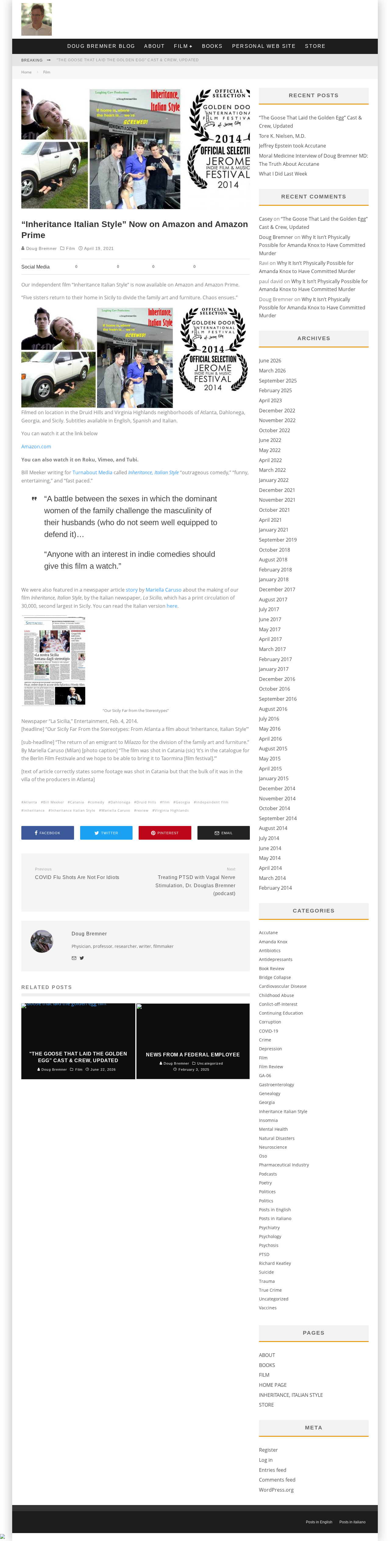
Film (70, 248)
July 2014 (269, 838)
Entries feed (272, 1470)
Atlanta (30, 802)
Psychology (270, 1236)
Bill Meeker (53, 802)
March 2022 (272, 470)
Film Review (271, 1066)
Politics (266, 1201)
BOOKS (212, 46)
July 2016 (269, 718)
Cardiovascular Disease (283, 986)
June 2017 (270, 619)
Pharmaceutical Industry (284, 1165)
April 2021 (270, 520)
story (132, 589)
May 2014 (270, 858)
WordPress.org (276, 1489)
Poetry (265, 1183)
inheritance (34, 810)
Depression (270, 1049)
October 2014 (274, 808)
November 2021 (277, 499)
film (166, 802)
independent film (212, 802)
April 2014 (270, 868)
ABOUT (154, 46)
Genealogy (269, 1093)
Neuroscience (273, 1147)
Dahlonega (120, 802)
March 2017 (272, 649)
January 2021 (274, 529)
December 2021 (277, 490)
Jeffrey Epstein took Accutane (292, 145)
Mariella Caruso (164, 589)
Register (268, 1450)
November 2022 (277, 420)
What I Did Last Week (283, 173)
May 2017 (270, 629)
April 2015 (270, 768)
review (142, 810)
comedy (97, 802)
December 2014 (277, 788)
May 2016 (270, 728)
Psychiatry (269, 1227)
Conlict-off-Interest (278, 1004)
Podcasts (268, 1174)
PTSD (264, 1254)
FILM (181, 46)
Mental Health (273, 1129)
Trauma (267, 1281)
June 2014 (270, 848)
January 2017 (274, 669)
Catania (77, 802)
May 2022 (270, 450)
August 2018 (273, 559)
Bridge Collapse (275, 977)
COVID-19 (268, 1031)
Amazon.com (36, 446)
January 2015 (274, 778)
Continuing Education (281, 1013)
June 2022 (270, 440)
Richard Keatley (275, 1263)
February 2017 (275, 659)
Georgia (183, 802)
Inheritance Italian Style (73, 810)
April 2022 (270, 460)
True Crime (270, 1290)
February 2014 (275, 887)
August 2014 (273, 828)
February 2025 (275, 390)
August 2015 (273, 748)
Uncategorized (274, 1299)
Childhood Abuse (276, 995)
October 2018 (274, 549)
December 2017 (277, 589)
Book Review (271, 968)
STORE (315, 46)
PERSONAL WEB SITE (264, 46)
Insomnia (268, 1120)
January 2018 (274, 579)
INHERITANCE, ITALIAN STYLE (291, 1395)
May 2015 (270, 758)
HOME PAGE (273, 1385)
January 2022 (274, 480)
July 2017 (269, 609)
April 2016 (270, 738)
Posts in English (275, 1209)
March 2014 (272, 878)
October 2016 (274, 688)
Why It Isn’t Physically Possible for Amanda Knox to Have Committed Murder (312, 245)
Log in (266, 1460)
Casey (265, 218)
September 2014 (278, 818)
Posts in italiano (275, 1218)
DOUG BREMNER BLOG (101, 46)
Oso (263, 1156)
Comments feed (277, 1479)
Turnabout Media (92, 472)
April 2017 (270, 639)
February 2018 (275, 569)
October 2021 (274, 510)
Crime (265, 1040)
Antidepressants (275, 959)
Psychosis (268, 1245)
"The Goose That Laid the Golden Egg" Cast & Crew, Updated (128, 60)
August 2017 (273, 599)
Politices (267, 1191)
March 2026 (272, 370)
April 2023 (270, 400)
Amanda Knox (273, 942)
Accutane (268, 932)
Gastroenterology (276, 1084)
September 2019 (278, 539)
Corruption (270, 1022)
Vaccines (268, 1308)
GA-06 (265, 1075)
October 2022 (274, 430)
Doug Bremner (41, 248)
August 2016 (273, 709)
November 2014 (277, 798)
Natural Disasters (277, 1138)
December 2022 (277, 410)
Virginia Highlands (172, 810)
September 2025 (278, 380)
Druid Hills (146, 802)
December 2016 (277, 679)
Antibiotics (270, 950)
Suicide (266, 1272)
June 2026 (270, 360)
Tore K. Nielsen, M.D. (282, 136)
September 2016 (278, 699)
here (172, 606)
